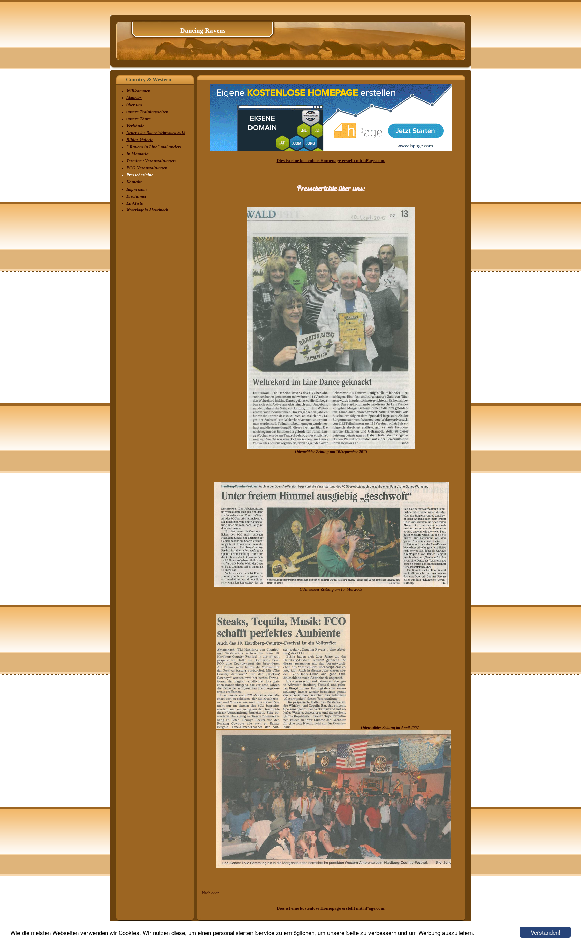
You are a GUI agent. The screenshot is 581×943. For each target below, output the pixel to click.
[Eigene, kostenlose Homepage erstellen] (331, 150)
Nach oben (210, 893)
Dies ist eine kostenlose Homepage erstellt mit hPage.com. (331, 160)
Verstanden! (545, 932)
